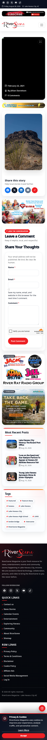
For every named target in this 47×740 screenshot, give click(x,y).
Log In (7, 679)
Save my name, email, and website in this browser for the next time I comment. (22, 295)
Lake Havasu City (15, 511)
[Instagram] (7, 2)
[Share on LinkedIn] (21, 190)
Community (9, 628)
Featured (12, 501)
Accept (23, 735)
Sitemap (7, 638)
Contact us (9, 604)
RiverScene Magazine (16, 527)
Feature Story (27, 501)
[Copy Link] (35, 190)
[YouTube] (16, 2)
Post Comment (18, 341)
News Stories (10, 609)
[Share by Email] (28, 190)
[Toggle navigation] (41, 25)
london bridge (13, 522)
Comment (13, 303)
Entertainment (10, 619)
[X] (11, 2)
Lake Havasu (26, 506)
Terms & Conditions (13, 656)
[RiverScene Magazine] (13, 25)
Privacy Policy (10, 651)
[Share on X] (14, 190)
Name (11, 267)
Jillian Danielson (18, 90)
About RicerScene (12, 633)
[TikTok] (20, 2)
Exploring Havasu (12, 623)
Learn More (23, 730)
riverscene (30, 522)
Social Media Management (16, 675)
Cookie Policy (10, 666)
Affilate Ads (9, 671)
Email (11, 279)
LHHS (36, 516)
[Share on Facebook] (8, 190)
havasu (11, 506)
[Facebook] (3, 2)
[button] (23, 142)
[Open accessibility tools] (42, 708)
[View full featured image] (40, 41)
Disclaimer (9, 661)
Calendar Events (11, 614)
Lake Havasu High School (18, 516)
